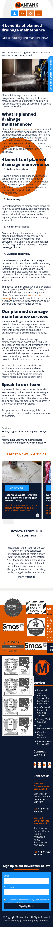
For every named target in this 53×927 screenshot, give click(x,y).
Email (6, 875)
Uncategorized (25, 55)
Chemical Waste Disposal (42, 735)
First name (9, 887)
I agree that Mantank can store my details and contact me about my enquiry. (28, 901)
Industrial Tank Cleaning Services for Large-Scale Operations (43, 697)
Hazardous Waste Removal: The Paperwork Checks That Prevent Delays (21, 497)
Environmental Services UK (44, 742)
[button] (22, 13)
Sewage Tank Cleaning (43, 720)
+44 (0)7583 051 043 (42, 853)
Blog (35, 920)
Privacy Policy (12, 920)
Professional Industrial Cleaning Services (43, 711)
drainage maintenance (24, 129)
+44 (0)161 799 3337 (41, 810)
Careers (44, 920)
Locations (26, 920)
